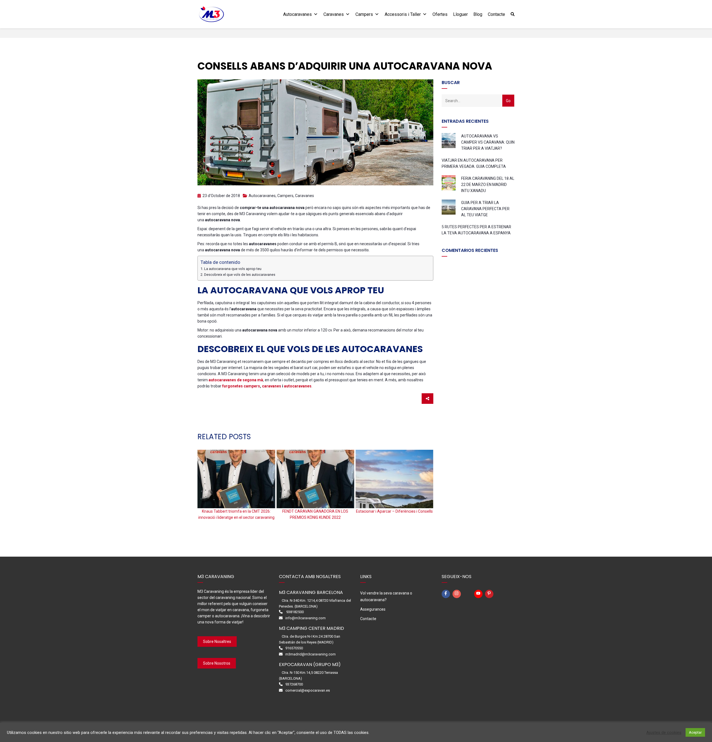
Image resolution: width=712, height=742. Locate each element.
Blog (477, 14)
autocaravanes (298, 386)
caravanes (271, 386)
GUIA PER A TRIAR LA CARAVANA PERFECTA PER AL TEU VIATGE (485, 208)
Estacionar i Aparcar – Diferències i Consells (394, 511)
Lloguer (460, 14)
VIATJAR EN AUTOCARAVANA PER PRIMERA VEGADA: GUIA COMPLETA (474, 163)
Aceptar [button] (695, 732)
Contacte (496, 14)
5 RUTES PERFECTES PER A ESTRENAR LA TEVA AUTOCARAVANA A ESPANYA (476, 230)
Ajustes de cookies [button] (663, 732)
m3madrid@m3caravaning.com (310, 654)
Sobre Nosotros (216, 663)
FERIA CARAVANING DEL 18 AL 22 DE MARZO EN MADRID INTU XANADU (487, 184)
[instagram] (458, 594)
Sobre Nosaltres (217, 641)
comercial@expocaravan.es (307, 690)
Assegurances (372, 609)
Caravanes (333, 14)
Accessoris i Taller (403, 14)
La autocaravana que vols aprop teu (232, 269)
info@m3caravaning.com (305, 618)
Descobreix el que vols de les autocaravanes (239, 274)
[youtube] (479, 594)
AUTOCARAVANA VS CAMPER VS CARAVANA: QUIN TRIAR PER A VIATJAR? (488, 142)
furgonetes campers (241, 386)
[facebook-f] (447, 594)
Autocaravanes (297, 14)
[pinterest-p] (490, 594)
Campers (364, 14)
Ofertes (440, 14)
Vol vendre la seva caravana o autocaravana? (386, 596)
